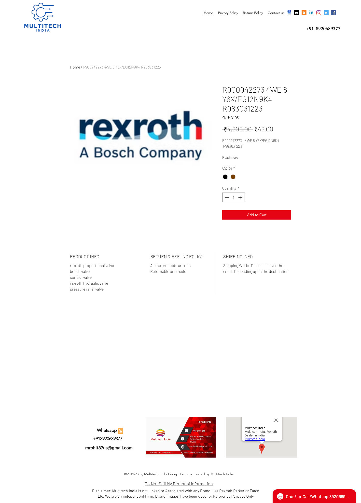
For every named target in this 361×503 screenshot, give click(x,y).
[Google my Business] (289, 12)
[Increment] (240, 197)
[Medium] (296, 12)
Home (75, 67)
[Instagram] (318, 12)
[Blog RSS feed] (120, 431)
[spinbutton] (233, 197)
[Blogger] (304, 12)
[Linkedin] (311, 12)
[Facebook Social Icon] (333, 12)
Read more (230, 157)
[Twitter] (326, 12)
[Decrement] (226, 197)
